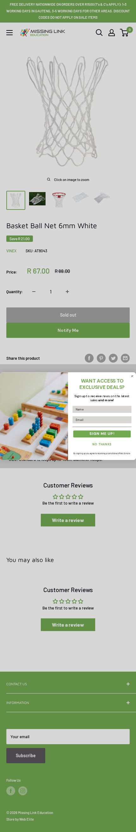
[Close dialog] (132, 376)
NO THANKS (102, 444)
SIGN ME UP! (102, 433)
